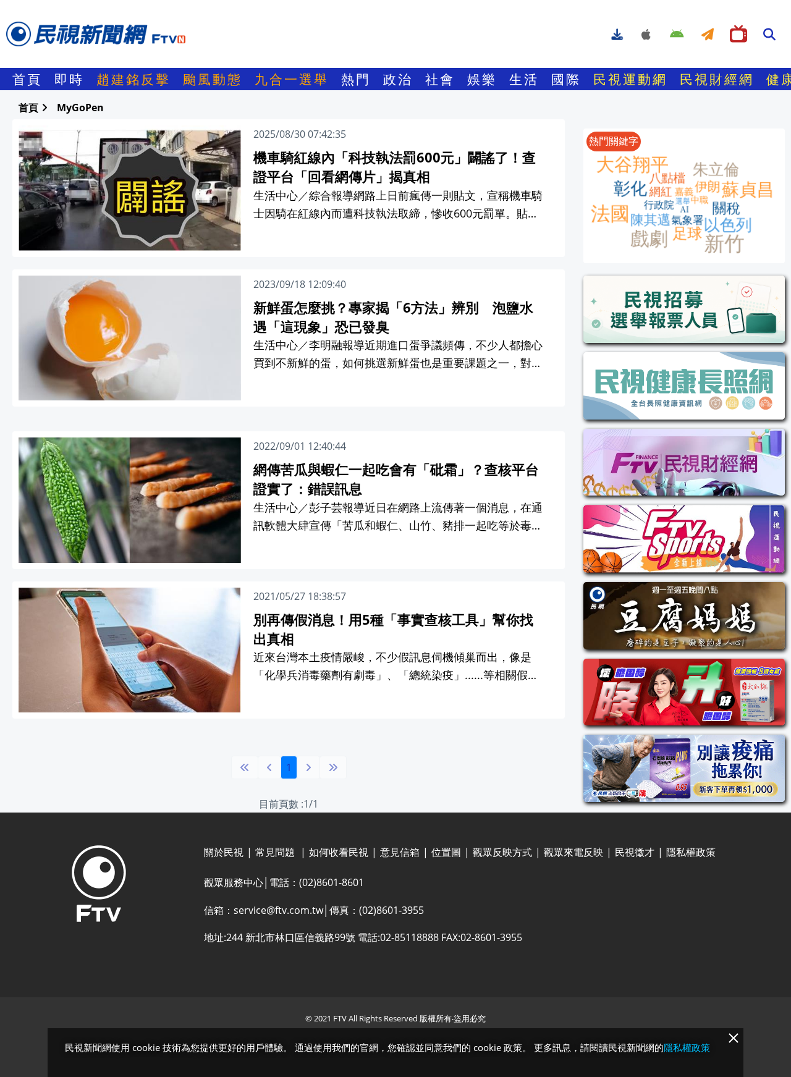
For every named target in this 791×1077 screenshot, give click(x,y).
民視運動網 (630, 79)
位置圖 (446, 852)
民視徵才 (634, 852)
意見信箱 (400, 852)
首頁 (27, 79)
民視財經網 (717, 79)
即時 (69, 79)
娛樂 (482, 79)
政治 (398, 79)
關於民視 (223, 852)
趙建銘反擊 (133, 79)
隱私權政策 (691, 852)
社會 (440, 79)
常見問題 (276, 852)
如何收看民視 (338, 852)
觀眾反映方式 (502, 852)
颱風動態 (212, 79)
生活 (524, 79)
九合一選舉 (292, 79)
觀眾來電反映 (573, 852)
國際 (566, 79)
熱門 (356, 79)
